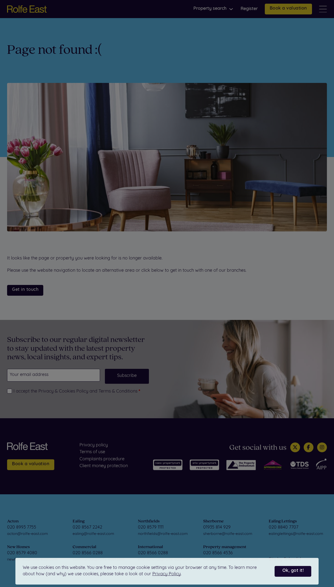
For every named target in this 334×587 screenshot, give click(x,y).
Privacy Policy (166, 574)
